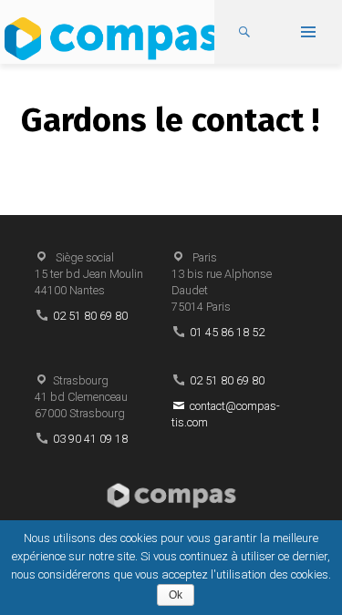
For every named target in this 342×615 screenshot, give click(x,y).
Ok (175, 595)
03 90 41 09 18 (90, 439)
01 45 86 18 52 (227, 332)
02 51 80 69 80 (90, 316)
